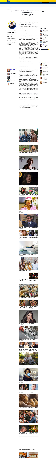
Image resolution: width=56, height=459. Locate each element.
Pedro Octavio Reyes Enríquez (12, 69)
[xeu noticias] (8, 1)
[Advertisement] (44, 90)
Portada (8, 7)
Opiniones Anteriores (11, 32)
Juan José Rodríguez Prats (12, 76)
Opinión (10, 7)
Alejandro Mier (11, 79)
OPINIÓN (9, 67)
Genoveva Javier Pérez (13, 7)
